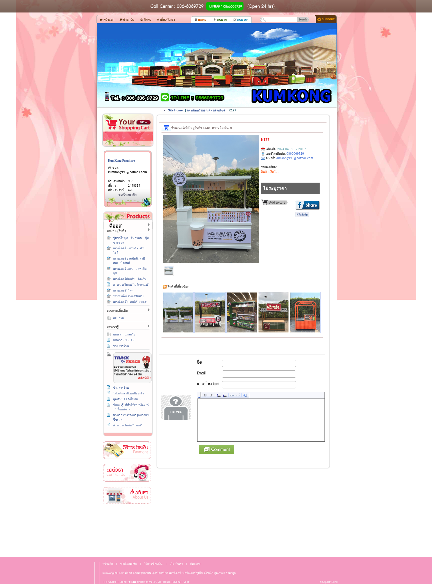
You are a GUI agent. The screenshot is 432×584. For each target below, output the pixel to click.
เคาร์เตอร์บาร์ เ (160, 573)
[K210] (273, 312)
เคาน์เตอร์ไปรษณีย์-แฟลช (129, 302)
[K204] (305, 312)
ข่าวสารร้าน (121, 346)
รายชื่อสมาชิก (128, 563)
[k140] (210, 312)
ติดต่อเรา (127, 473)
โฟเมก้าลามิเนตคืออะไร (128, 393)
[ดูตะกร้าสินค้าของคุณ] (143, 122)
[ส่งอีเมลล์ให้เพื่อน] (302, 216)
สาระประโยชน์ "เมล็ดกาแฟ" (131, 285)
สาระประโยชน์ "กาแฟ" (127, 425)
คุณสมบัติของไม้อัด (125, 399)
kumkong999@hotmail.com (127, 172)
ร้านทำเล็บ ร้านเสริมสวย (128, 296)
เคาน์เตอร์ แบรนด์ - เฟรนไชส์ (206, 110)
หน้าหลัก (107, 563)
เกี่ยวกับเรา (127, 496)
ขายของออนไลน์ (147, 582)
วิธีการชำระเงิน (127, 450)
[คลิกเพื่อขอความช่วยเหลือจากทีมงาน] (324, 18)
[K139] (178, 312)
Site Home (175, 110)
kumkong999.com (113, 573)
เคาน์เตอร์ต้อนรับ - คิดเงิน (129, 279)
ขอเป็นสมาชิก (127, 194)
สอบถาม (118, 318)
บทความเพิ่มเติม (123, 340)
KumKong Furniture (121, 160)
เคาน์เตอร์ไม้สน (123, 290)
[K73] (241, 312)
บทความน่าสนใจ (124, 334)
